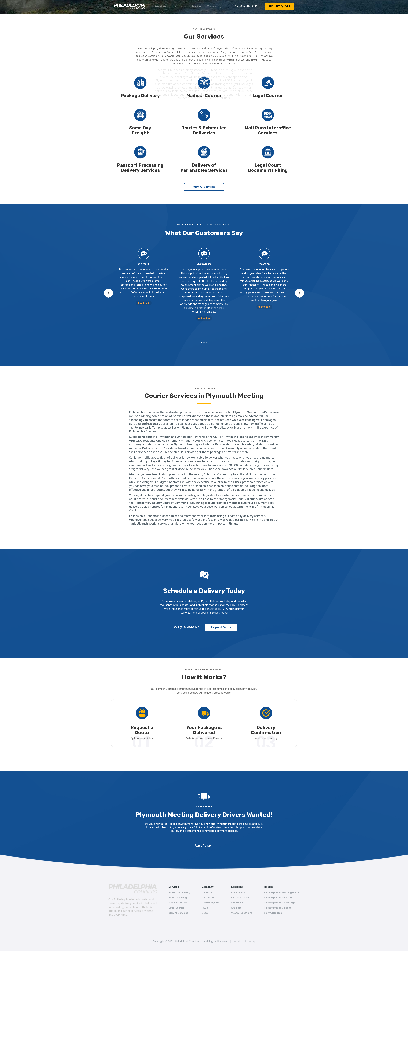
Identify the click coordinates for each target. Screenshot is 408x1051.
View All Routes (273, 912)
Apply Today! (203, 845)
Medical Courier (177, 902)
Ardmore (236, 907)
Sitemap (250, 941)
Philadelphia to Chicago (277, 907)
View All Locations (241, 912)
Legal (236, 941)
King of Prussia (240, 897)
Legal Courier (176, 907)
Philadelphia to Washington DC (282, 892)
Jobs (205, 912)
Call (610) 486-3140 (246, 6)
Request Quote (221, 627)
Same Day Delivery (179, 892)
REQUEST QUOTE (279, 6)
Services (160, 6)
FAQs (205, 907)
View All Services (204, 186)
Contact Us (208, 897)
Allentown (237, 902)
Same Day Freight (178, 897)
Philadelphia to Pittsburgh (279, 902)
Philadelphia (238, 892)
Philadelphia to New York (278, 897)
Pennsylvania (205, 35)
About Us (207, 892)
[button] (160, 6)
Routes (196, 6)
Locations (179, 6)
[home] (129, 6)
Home (181, 35)
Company (214, 6)
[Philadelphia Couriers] (132, 889)
